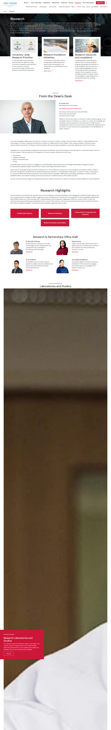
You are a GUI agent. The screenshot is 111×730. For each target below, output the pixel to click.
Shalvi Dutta (76, 241)
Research (78, 3)
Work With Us (103, 6)
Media (73, 6)
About (26, 3)
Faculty (71, 3)
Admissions (55, 3)
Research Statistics (55, 213)
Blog (83, 6)
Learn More (78, 80)
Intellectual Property (24, 213)
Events (79, 6)
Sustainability (95, 6)
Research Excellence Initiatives (55, 56)
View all (8, 654)
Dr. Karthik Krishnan (33, 241)
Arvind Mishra (31, 260)
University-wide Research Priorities (22, 56)
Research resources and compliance (85, 56)
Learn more (47, 71)
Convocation (52, 6)
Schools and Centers (31, 6)
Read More (29, 252)
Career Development (64, 6)
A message (55, 93)
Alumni (88, 6)
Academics (46, 3)
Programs (64, 3)
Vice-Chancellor (36, 3)
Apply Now (100, 3)
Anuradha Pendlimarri (80, 260)
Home (5, 11)
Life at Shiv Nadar (88, 3)
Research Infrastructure (55, 283)
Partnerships (43, 6)
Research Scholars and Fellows (55, 223)
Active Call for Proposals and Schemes (85, 213)
